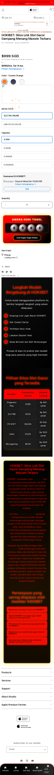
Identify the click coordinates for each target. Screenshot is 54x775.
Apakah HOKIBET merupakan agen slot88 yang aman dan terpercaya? (25, 617)
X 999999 (8, 165)
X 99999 (8, 156)
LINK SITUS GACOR (12, 124)
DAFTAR (26, 771)
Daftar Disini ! (30, 4)
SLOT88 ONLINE (11, 115)
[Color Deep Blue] (13, 82)
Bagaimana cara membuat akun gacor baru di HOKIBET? (26, 633)
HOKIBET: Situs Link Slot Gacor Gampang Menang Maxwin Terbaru (27, 3)
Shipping (14, 59)
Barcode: (17, 42)
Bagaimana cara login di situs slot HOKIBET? (26, 610)
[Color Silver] (22, 82)
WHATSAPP (37, 771)
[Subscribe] (44, 749)
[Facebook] (3, 272)
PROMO (5, 771)
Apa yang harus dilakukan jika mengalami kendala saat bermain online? (25, 641)
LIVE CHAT (46, 770)
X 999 (7, 139)
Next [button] (51, 3)
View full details (9, 276)
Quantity (6, 198)
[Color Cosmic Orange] (5, 82)
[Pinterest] (11, 272)
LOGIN (16, 771)
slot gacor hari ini (27, 514)
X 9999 (7, 148)
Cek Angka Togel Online (27, 238)
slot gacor (38, 479)
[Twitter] (7, 272)
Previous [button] (2, 3)
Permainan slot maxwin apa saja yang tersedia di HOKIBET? (27, 625)
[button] (6, 266)
